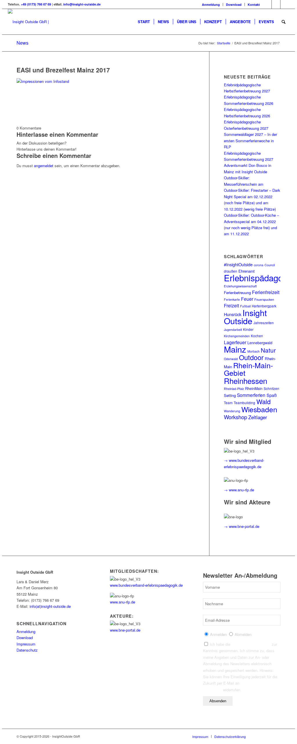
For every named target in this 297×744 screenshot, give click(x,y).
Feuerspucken (264, 299)
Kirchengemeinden (237, 336)
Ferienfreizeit (266, 292)
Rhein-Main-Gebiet (248, 369)
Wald (263, 401)
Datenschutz (27, 650)
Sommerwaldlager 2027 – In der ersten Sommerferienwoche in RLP (250, 140)
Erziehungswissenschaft (240, 286)
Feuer (247, 299)
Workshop (235, 417)
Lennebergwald (259, 342)
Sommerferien (251, 395)
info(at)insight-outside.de (50, 606)
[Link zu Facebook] (267, 4)
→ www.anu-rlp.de (239, 490)
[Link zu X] (284, 4)
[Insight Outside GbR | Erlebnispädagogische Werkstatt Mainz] (46, 21)
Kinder (248, 329)
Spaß (272, 395)
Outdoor (251, 357)
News (22, 42)
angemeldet (43, 165)
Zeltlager (257, 417)
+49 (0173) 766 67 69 (36, 4)
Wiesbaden (259, 409)
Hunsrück (232, 314)
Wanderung (232, 411)
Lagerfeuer (235, 342)
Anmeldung (211, 4)
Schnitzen (271, 388)
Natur (268, 350)
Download (234, 4)
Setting (230, 395)
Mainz (235, 349)
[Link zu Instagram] (276, 4)
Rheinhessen (245, 380)
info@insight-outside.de (82, 4)
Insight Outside (245, 317)
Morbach (253, 351)
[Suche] (283, 21)
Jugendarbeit (233, 329)
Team (228, 402)
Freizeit (231, 305)
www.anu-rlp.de (122, 602)
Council (270, 265)
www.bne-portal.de (125, 630)
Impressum (26, 644)
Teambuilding (244, 402)
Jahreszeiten (263, 322)
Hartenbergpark (264, 306)
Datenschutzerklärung (251, 644)
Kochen (257, 335)
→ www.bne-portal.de (241, 526)
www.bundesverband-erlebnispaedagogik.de (146, 585)
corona (258, 265)
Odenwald (231, 359)
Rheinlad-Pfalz (234, 388)
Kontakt (254, 4)
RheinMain (253, 388)
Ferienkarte (232, 299)
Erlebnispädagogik (259, 277)
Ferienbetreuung (237, 292)
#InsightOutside (238, 264)
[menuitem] (211, 4)
